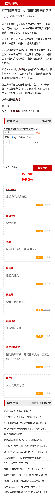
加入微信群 (46, 121)
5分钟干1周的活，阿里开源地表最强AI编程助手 (25, 481)
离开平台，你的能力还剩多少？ (18, 411)
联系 (7, 137)
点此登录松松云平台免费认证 (21, 129)
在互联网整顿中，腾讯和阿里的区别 (27, 10)
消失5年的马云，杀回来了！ (16, 463)
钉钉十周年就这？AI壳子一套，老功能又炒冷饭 (24, 469)
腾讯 (20, 69)
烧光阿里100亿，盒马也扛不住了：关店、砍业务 (25, 475)
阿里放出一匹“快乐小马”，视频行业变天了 (22, 417)
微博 (18, 99)
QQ (6, 142)
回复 (39, 205)
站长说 (21, 16)
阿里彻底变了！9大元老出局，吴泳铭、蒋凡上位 (25, 486)
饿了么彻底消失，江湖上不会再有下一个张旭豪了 (25, 452)
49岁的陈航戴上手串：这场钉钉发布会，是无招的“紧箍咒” (25, 423)
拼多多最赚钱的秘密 (13, 434)
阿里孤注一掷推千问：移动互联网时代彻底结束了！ (25, 446)
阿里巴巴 (47, 403)
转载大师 (32, 16)
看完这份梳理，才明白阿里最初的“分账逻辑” (23, 457)
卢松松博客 (9, 3)
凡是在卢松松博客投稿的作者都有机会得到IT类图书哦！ (25, 492)
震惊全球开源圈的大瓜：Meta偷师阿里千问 (23, 440)
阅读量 (12, 16)
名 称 (7, 132)
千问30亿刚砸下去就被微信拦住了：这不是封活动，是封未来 (25, 428)
